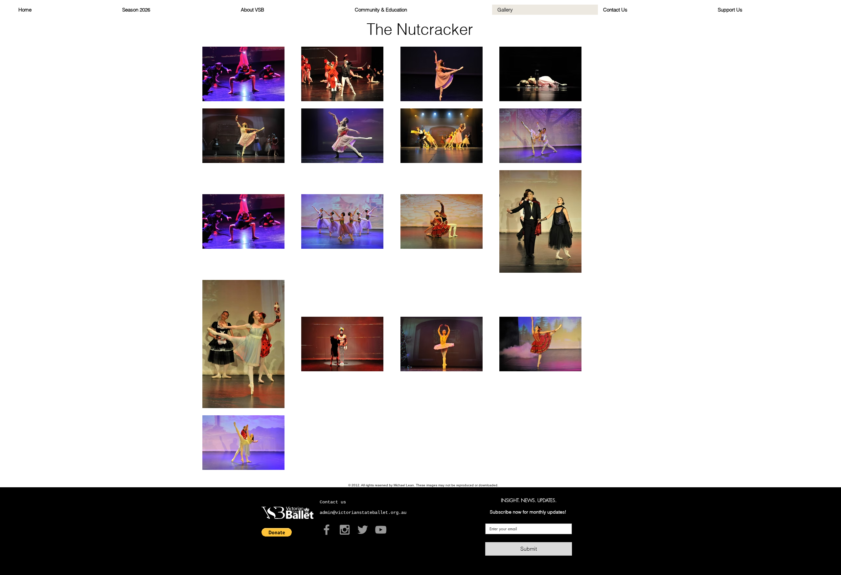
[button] (276, 532)
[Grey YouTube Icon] (381, 530)
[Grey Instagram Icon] (345, 530)
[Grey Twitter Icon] (363, 530)
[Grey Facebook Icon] (326, 530)
